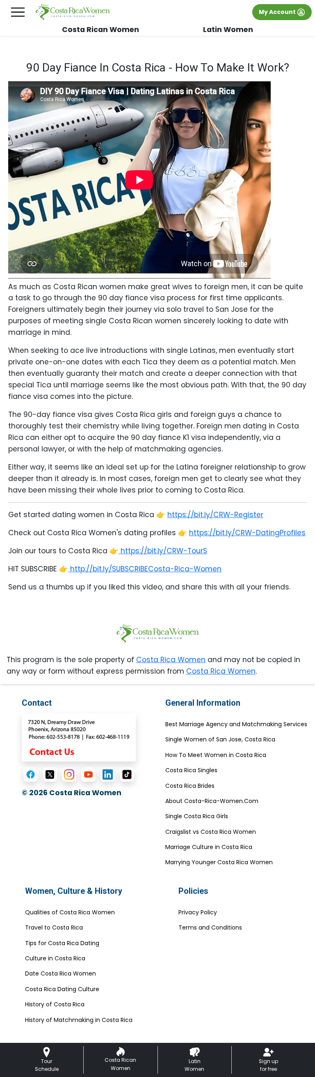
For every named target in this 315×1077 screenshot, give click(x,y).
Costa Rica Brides (190, 786)
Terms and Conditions (210, 927)
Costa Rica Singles (191, 770)
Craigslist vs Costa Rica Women (210, 832)
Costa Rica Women (170, 660)
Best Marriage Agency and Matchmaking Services (236, 724)
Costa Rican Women (100, 30)
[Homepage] (73, 12)
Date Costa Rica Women (60, 973)
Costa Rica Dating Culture (62, 989)
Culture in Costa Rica (55, 958)
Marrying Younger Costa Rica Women (219, 862)
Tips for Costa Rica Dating (62, 943)
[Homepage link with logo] (157, 633)
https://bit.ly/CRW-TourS (163, 551)
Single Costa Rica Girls (196, 816)
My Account (278, 12)
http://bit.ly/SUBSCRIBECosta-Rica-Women (144, 569)
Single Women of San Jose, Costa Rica (220, 739)
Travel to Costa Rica (54, 927)
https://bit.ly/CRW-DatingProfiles (247, 533)
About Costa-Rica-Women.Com (211, 801)
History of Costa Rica (54, 1004)
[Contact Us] (79, 737)
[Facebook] (30, 774)
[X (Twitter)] (50, 774)
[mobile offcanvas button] (17, 12)
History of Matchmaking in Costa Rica (78, 1020)
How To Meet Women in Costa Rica (215, 755)
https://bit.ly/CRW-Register (215, 515)
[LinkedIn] (107, 774)
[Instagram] (69, 774)
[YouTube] (88, 774)
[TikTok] (127, 774)
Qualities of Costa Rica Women (70, 912)
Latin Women (228, 30)
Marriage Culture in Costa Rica (208, 847)
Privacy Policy (197, 912)
